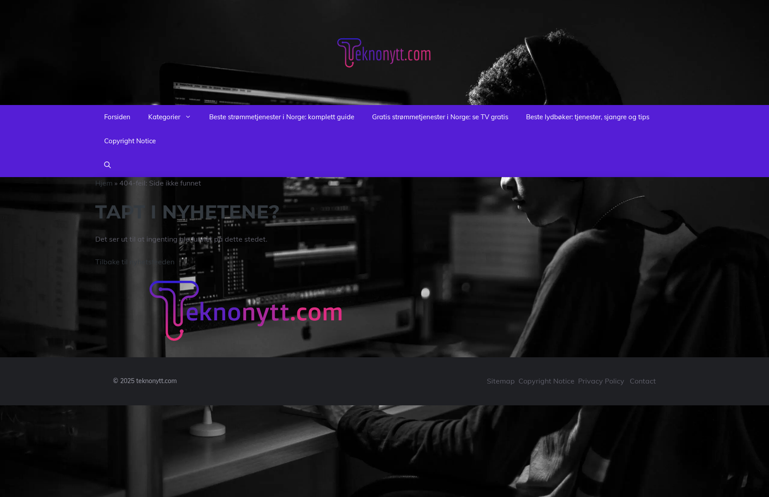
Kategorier (164, 117)
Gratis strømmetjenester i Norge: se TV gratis (440, 117)
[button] (107, 165)
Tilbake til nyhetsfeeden (134, 261)
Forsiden (117, 117)
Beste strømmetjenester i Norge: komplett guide (281, 117)
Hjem (104, 182)
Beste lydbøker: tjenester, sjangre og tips (587, 117)
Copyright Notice (130, 141)
